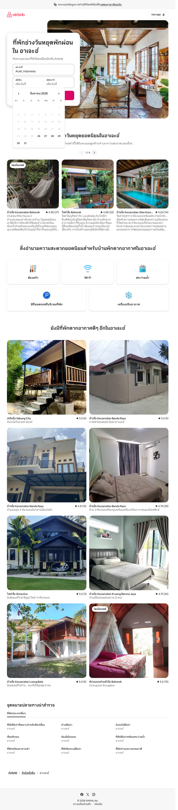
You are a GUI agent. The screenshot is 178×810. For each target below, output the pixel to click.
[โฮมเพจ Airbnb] (16, 14)
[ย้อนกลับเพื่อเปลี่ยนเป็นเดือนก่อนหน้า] (19, 93)
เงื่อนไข (98, 804)
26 (38, 136)
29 (59, 136)
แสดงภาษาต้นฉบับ (111, 4)
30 (18, 143)
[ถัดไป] (94, 152)
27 (45, 136)
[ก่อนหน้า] (81, 152)
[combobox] (43, 71)
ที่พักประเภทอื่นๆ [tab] (16, 713)
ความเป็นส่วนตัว (82, 804)
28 (52, 136)
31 (25, 143)
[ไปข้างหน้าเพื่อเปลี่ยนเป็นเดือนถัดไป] (59, 93)
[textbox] (28, 84)
